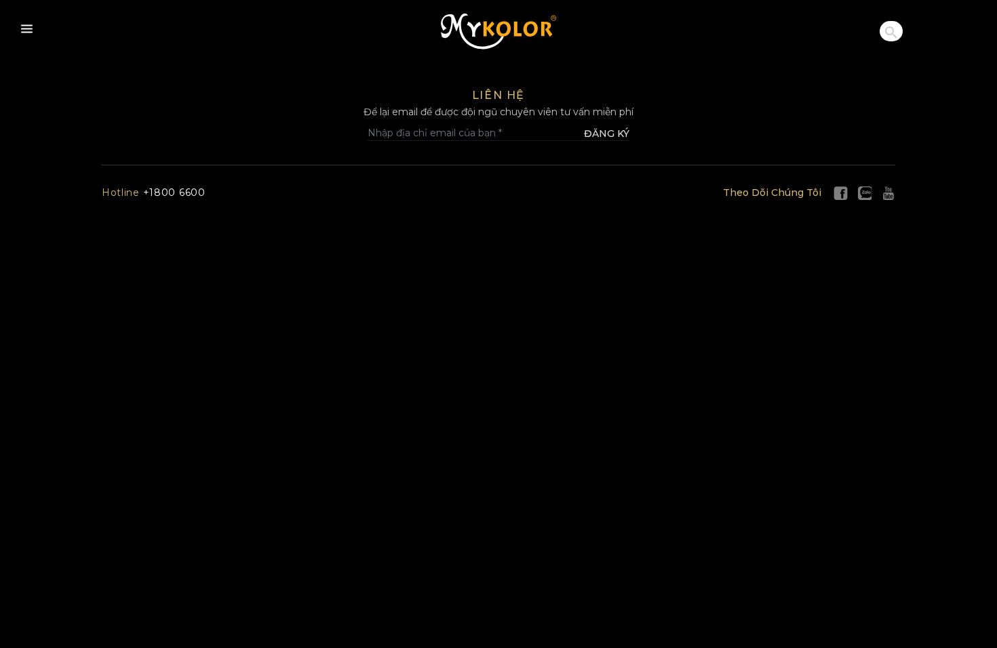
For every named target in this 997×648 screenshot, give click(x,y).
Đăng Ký (606, 133)
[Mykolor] (498, 31)
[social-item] (841, 192)
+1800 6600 (154, 192)
